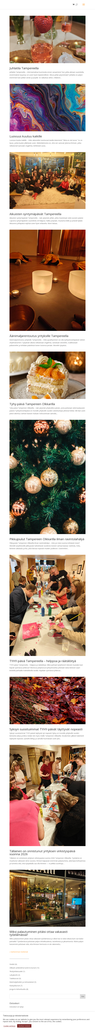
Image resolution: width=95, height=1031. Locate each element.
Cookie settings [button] (9, 1026)
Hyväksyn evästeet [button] (24, 1026)
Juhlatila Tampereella (24, 68)
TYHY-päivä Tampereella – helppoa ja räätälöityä (43, 661)
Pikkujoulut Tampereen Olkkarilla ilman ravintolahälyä (47, 539)
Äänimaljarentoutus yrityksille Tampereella (39, 336)
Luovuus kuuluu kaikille (26, 136)
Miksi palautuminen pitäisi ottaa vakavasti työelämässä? (39, 933)
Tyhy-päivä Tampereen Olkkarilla (32, 404)
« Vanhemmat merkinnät (19, 952)
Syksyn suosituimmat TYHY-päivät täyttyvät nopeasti (46, 729)
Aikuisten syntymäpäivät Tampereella (35, 214)
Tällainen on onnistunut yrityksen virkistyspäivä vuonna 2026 (42, 852)
